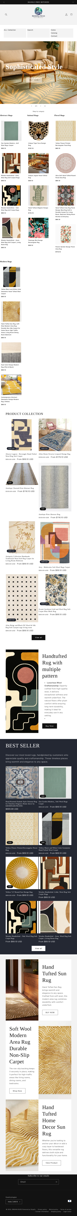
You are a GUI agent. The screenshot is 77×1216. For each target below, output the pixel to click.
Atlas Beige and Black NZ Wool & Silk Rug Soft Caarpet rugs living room (21, 626)
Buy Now (50, 726)
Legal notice (67, 1211)
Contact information (42, 1211)
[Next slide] (41, 106)
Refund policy (53, 1209)
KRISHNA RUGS (17, 1209)
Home (53, 30)
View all (38, 637)
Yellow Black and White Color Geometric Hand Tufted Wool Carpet (11, 291)
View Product (52, 1163)
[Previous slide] (31, 106)
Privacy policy (42, 1209)
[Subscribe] (56, 1182)
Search (30, 30)
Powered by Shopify (29, 1209)
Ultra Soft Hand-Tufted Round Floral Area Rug (65, 176)
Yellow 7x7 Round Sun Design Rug (19, 892)
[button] (6, 14)
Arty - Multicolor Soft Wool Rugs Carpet (54, 567)
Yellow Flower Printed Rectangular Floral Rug (63, 144)
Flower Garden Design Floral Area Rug (65, 248)
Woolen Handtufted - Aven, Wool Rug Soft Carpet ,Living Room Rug (11, 242)
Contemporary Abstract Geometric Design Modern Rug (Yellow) (10, 399)
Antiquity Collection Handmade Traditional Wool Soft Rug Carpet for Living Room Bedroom (20, 558)
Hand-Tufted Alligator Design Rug (38, 209)
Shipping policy (56, 1211)
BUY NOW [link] (38, 91)
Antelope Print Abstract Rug (49, 514)
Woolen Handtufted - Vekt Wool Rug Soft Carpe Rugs (10, 209)
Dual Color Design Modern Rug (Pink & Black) (10, 366)
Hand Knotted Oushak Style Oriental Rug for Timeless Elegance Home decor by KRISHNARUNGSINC (21, 804)
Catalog (54, 33)
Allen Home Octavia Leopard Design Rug (54, 454)
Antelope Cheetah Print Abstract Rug (20, 488)
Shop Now (17, 1091)
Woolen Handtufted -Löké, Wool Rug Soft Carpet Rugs (10, 176)
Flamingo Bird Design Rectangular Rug (35, 241)
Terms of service (65, 1209)
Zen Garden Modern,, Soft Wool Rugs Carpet (10, 144)
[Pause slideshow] (45, 106)
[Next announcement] (73, 2)
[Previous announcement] (4, 2)
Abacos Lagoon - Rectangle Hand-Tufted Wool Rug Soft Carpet (21, 455)
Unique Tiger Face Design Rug (37, 144)
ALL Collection (10, 30)
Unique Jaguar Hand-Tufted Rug (37, 176)
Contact (54, 36)
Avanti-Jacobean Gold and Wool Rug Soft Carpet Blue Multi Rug (54, 610)
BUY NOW (50, 1012)
